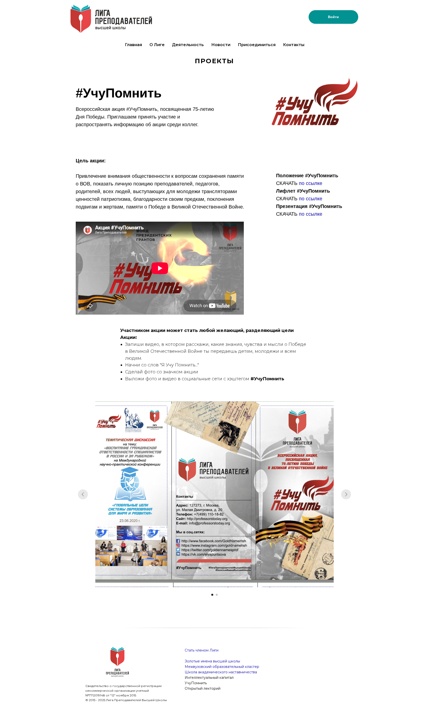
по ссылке (310, 183)
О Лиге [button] (157, 44)
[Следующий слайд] (346, 494)
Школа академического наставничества (221, 672)
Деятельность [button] (188, 44)
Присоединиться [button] (257, 44)
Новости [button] (220, 44)
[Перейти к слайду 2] (217, 595)
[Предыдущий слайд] (83, 494)
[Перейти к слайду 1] (212, 595)
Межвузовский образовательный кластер (222, 666)
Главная (133, 44)
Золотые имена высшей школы (212, 661)
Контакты (293, 44)
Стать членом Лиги (201, 650)
